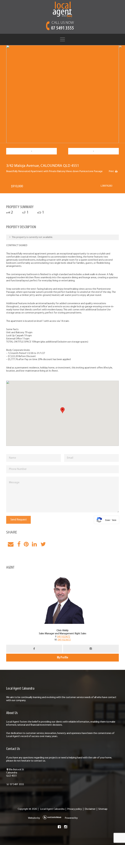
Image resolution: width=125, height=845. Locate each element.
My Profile (62, 657)
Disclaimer (90, 809)
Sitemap (102, 809)
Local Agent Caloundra (52, 809)
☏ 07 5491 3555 (15, 784)
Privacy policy (74, 809)
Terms (114, 520)
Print (111, 171)
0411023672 (63, 636)
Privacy (107, 520)
